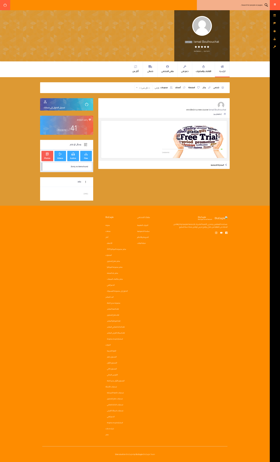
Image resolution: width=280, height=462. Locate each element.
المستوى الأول (112, 363)
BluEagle (129, 454)
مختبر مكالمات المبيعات (115, 279)
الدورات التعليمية (142, 225)
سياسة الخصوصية (143, 231)
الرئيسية (222, 71)
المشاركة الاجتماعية (217, 165)
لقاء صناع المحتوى (113, 315)
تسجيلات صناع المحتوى (115, 399)
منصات (108, 231)
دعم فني (184, 71)
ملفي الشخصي (167, 71)
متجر (107, 435)
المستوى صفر (112, 357)
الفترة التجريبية (111, 351)
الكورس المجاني (112, 375)
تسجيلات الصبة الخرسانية (115, 393)
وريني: (156, 88)
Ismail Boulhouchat (217, 110)
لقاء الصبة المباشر (113, 309)
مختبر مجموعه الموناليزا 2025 (116, 249)
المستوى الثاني (112, 369)
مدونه (107, 225)
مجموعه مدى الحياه (113, 303)
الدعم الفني (110, 285)
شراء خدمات (109, 429)
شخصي (216, 87)
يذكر (204, 87)
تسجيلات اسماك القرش (115, 411)
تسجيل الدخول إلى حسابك (54, 107)
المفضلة (191, 87)
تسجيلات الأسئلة (111, 387)
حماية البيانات (141, 243)
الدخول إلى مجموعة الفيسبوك (117, 291)
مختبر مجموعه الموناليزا (115, 267)
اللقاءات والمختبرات (203, 71)
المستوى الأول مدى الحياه (115, 381)
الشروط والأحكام (143, 237)
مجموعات (164, 87)
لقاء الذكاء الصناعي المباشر (116, 327)
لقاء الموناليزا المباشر (113, 321)
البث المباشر (109, 297)
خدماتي (150, 71)
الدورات (108, 345)
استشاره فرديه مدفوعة (115, 339)
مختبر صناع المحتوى (113, 261)
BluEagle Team (149, 454)
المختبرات (108, 255)
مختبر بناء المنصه (112, 273)
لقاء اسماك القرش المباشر (116, 333)
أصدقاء (178, 87)
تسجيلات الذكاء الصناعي (115, 405)
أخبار (106, 237)
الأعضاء (109, 243)
